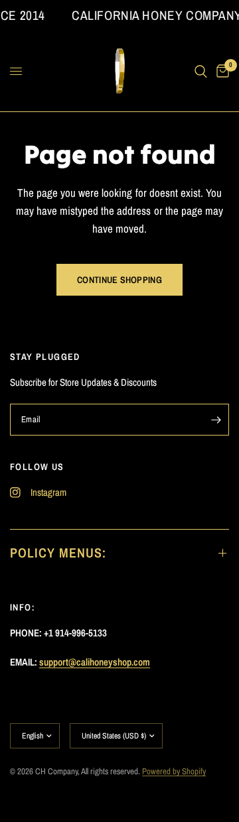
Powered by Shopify (174, 771)
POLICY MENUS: (58, 552)
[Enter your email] (215, 420)
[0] (220, 71)
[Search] (201, 71)
